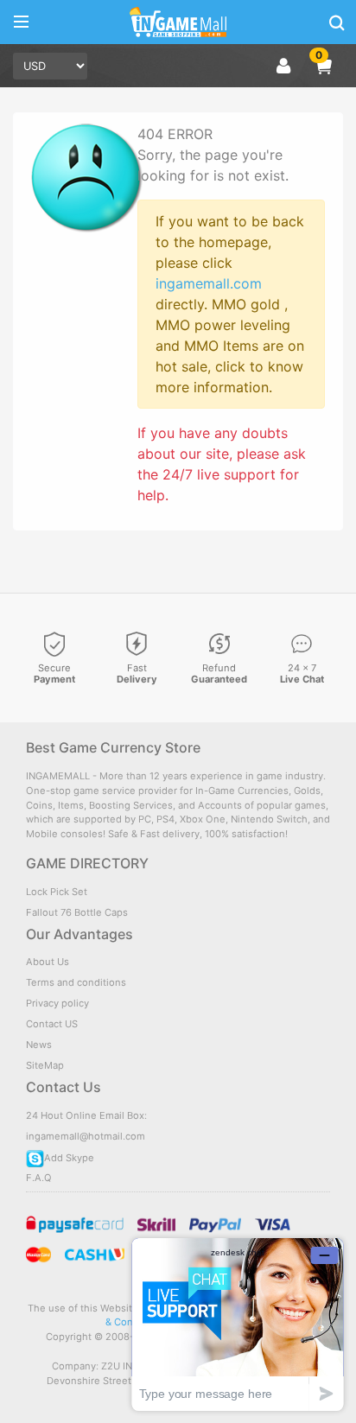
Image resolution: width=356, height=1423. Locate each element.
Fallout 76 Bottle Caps (77, 912)
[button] (323, 65)
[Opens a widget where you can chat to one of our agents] (237, 1324)
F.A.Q (39, 1178)
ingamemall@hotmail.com (85, 1136)
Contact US (52, 1024)
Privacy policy (57, 1003)
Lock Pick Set (56, 892)
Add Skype (69, 1158)
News (39, 1045)
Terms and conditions (76, 982)
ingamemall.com (209, 283)
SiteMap (45, 1065)
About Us (47, 962)
